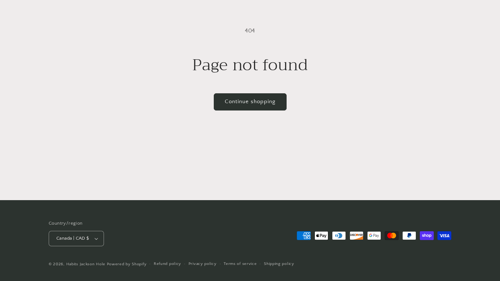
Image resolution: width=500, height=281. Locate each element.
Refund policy (167, 264)
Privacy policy (203, 264)
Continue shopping (250, 101)
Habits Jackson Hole (85, 264)
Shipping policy (279, 264)
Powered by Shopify (127, 264)
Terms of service (240, 264)
